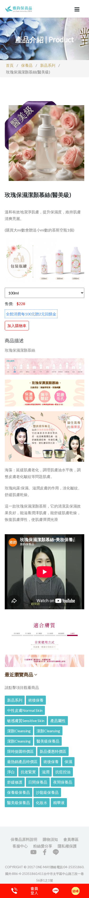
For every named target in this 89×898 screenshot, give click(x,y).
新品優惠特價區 (53, 751)
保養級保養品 (18, 792)
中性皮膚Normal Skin (24, 710)
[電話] (13, 891)
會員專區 (71, 839)
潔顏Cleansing (19, 731)
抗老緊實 (28, 772)
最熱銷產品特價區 (22, 761)
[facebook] (44, 852)
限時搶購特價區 (20, 751)
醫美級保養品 (48, 741)
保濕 (68, 761)
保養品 (27, 65)
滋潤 (45, 772)
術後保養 (35, 700)
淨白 (11, 772)
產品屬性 (58, 720)
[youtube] (33, 852)
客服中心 (20, 846)
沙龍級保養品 (47, 792)
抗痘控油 (62, 772)
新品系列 (47, 65)
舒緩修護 (14, 782)
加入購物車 (16, 325)
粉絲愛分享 (42, 846)
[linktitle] (19, 8)
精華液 (59, 802)
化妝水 (41, 802)
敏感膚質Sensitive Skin (25, 720)
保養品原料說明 (24, 839)
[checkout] (34, 891)
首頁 (10, 65)
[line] (56, 852)
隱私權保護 (67, 846)
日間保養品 (37, 782)
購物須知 (50, 839)
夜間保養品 (62, 782)
